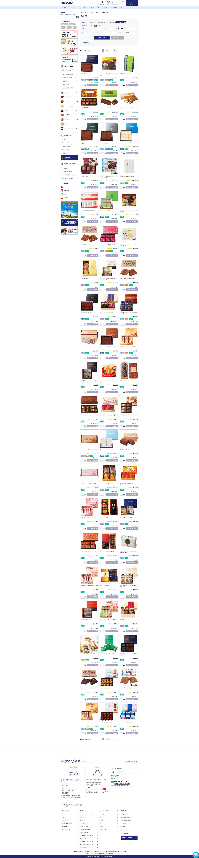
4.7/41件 (115, 521)
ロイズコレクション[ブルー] (126, 517)
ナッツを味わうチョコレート (86, 841)
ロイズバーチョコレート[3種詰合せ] (108, 619)
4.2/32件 (135, 692)
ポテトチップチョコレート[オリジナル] (109, 74)
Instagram (66, 190)
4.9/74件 (115, 351)
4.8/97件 (135, 248)
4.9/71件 (96, 385)
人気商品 (67, 92)
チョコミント (72, 24)
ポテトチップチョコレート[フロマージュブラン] (128, 245)
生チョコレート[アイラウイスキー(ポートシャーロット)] (109, 142)
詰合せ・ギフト (104, 829)
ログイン (123, 4)
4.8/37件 (115, 589)
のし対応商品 (68, 128)
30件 (91, 25)
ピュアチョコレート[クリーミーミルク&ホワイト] (109, 279)
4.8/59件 (135, 419)
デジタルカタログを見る (66, 171)
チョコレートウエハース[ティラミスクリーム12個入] (128, 586)
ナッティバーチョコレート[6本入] (128, 346)
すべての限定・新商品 (68, 74)
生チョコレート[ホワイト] (126, 142)
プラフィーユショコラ (85, 829)
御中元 (74, 27)
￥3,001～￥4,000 (66, 149)
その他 (122, 814)
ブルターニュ (64, 24)
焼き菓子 (69, 27)
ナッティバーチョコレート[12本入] (89, 722)
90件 (100, 25)
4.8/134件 (134, 180)
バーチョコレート (84, 823)
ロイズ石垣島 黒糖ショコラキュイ (128, 722)
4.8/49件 (115, 453)
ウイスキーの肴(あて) (105, 585)
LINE (65, 194)
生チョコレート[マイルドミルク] (108, 346)
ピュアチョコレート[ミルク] (107, 551)
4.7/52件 (96, 453)
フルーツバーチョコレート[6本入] (89, 517)
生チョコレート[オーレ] (86, 73)
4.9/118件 (135, 214)
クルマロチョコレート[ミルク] (127, 107)
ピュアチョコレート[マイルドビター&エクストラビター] (89, 381)
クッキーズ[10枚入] (85, 278)
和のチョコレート (84, 838)
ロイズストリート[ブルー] (106, 312)
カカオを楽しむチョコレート (86, 835)
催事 (113, 4)
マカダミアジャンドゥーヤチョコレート (108, 654)
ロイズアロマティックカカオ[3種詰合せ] (128, 654)
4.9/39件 (115, 555)
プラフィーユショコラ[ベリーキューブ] (109, 245)
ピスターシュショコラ (105, 107)
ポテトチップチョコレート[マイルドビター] (128, 211)
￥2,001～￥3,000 (66, 146)
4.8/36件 (115, 623)
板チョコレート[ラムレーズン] (88, 244)
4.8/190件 (134, 112)
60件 (95, 25)
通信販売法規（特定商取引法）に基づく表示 (116, 851)
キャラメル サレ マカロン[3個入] (88, 653)
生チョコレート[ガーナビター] (88, 312)
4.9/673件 (115, 78)
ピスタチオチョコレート (126, 73)
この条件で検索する (102, 37)
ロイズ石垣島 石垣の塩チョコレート (128, 688)
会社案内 (106, 853)
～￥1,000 (64, 139)
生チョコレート (74, 7)
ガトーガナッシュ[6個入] (126, 380)
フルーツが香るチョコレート (86, 844)
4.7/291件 (134, 78)
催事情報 (101, 853)
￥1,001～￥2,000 (66, 142)
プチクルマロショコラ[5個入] (88, 210)
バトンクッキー (103, 814)
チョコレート (84, 7)
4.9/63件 (96, 419)
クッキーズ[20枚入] (105, 483)
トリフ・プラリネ (84, 832)
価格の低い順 (93, 22)
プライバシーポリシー (100, 851)
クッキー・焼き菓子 (95, 7)
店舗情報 (96, 853)
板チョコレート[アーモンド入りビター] (89, 688)
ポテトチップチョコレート (86, 814)
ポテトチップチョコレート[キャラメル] (109, 381)
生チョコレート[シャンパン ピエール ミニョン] (89, 142)
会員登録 (117, 4)
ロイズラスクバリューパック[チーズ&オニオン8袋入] (128, 552)
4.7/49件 (135, 453)
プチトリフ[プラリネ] (105, 688)
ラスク (101, 826)
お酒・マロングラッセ (126, 820)
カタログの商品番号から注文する (68, 175)
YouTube (66, 197)
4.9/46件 (115, 487)
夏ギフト (65, 81)
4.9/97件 (115, 248)
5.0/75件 (96, 351)
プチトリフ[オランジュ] (106, 722)
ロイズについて (89, 853)
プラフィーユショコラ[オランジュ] (89, 551)
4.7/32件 (115, 692)
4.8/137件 (115, 180)
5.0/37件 (96, 623)
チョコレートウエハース (85, 826)
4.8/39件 (96, 555)
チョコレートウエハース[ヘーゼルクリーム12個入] (128, 313)
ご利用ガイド (102, 4)
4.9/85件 (135, 282)
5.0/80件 (115, 316)
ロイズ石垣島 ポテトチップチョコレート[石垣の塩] (109, 177)
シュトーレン (84, 346)
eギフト (131, 7)
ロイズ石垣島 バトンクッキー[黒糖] (108, 415)
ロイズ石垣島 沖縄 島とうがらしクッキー (129, 484)
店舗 (108, 4)
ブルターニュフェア (67, 77)
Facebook (66, 187)
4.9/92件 (96, 282)
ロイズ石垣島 (114, 7)
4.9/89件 (115, 282)
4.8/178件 (95, 146)
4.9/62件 (115, 419)
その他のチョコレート (85, 847)
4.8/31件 (115, 726)
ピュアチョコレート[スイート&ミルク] (89, 620)
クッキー (102, 817)
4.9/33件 (115, 658)
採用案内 (111, 853)
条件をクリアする (118, 37)
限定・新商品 (64, 7)
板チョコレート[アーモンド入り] (127, 278)
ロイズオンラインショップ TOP (88, 12)
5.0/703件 (95, 78)
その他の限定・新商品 (68, 88)
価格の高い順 (101, 22)
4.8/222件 (115, 112)
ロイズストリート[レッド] (126, 619)
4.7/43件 (96, 521)
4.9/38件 (96, 589)
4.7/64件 (135, 385)
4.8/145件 (95, 180)
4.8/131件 (95, 214)
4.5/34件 (96, 658)
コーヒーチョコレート (86, 415)
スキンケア (123, 823)
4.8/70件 (115, 385)
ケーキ (101, 823)
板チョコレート (83, 820)
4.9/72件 (135, 351)
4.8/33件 (135, 658)
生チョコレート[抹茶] (105, 210)
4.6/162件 (115, 146)
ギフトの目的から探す (69, 163)
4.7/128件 (115, 214)
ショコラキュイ (84, 176)
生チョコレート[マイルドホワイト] (108, 449)
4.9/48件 (96, 487)
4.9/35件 (135, 623)
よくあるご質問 (83, 851)
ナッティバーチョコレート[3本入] (89, 449)
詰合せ (105, 7)
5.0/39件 (135, 521)
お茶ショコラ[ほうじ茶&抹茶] (127, 176)
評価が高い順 (110, 22)
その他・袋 (122, 7)
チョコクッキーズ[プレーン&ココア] (128, 415)
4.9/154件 (134, 146)
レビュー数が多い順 (121, 22)
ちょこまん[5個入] (104, 517)
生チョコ (63, 27)
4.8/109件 (95, 248)
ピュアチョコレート (84, 817)
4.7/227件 (95, 112)
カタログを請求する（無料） (67, 178)
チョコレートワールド (126, 817)
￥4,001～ (64, 153)
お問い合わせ (91, 851)
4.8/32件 (96, 692)
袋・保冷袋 (123, 826)
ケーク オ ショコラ (124, 449)
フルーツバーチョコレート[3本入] (89, 483)
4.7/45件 (135, 487)
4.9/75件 (135, 316)
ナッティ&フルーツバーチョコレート (89, 585)
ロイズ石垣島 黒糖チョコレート (88, 107)
